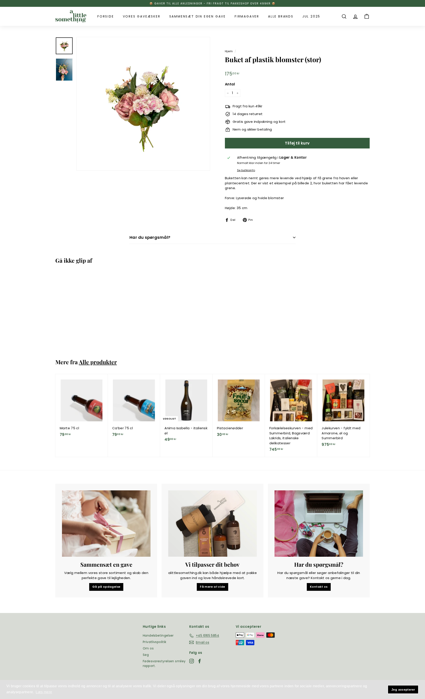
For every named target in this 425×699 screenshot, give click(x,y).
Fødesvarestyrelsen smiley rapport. (164, 663)
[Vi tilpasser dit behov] (212, 523)
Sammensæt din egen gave (197, 16)
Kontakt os (319, 587)
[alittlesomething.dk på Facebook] (199, 661)
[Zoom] (143, 103)
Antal (230, 84)
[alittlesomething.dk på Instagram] (191, 661)
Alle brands (281, 16)
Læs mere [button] (44, 692)
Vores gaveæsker (141, 16)
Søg (146, 655)
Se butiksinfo (246, 170)
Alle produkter (98, 362)
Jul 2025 (311, 16)
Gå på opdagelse (106, 587)
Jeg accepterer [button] (403, 689)
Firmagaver (247, 16)
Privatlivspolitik (154, 642)
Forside (105, 16)
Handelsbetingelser (158, 635)
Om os (148, 648)
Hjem (229, 51)
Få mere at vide (212, 587)
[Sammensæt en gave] (106, 523)
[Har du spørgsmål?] (318, 523)
